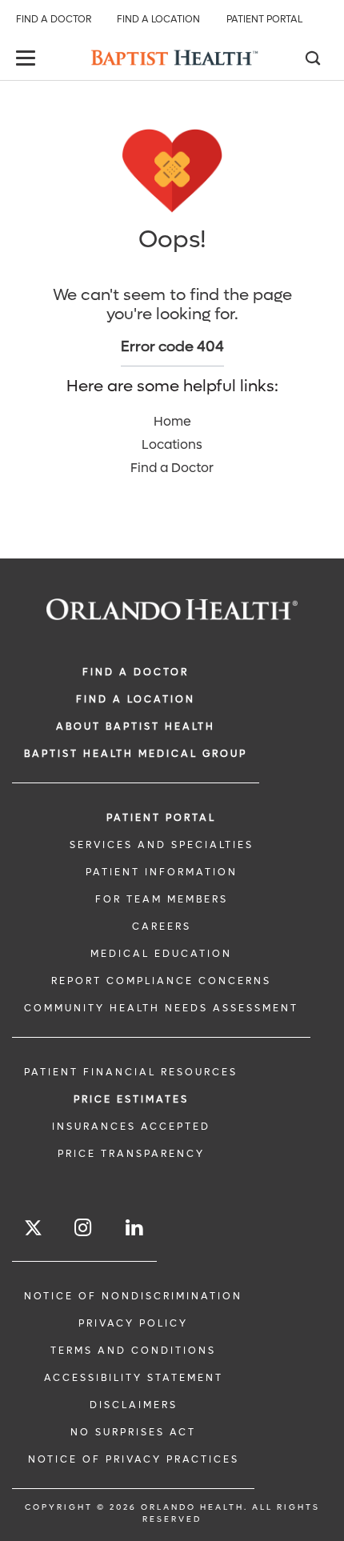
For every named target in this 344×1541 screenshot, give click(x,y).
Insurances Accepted (131, 1126)
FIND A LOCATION (135, 699)
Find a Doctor (53, 19)
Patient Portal (264, 19)
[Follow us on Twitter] (33, 1230)
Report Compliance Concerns (161, 981)
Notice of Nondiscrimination (133, 1296)
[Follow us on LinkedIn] (135, 1228)
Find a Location (158, 19)
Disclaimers (134, 1405)
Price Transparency (131, 1153)
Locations (172, 444)
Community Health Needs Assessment (161, 1008)
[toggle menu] (28, 60)
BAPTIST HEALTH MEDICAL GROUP (135, 753)
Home (172, 421)
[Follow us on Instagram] (84, 1228)
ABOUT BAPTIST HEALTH (135, 726)
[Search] (312, 60)
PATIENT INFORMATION (162, 872)
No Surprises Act (133, 1432)
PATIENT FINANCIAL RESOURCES (131, 1072)
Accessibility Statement (133, 1377)
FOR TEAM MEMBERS (161, 899)
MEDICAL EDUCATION (161, 953)
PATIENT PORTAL (161, 817)
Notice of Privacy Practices (133, 1459)
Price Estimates (131, 1099)
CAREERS (161, 926)
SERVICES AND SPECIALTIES (162, 845)
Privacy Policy (133, 1323)
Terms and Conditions (133, 1350)
